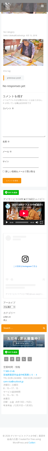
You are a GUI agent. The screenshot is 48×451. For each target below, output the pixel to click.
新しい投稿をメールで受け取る (20, 171)
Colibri (32, 442)
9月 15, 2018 (31, 35)
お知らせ (7, 316)
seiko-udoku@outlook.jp (14, 35)
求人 (5, 320)
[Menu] (42, 6)
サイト (6, 161)
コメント (8, 108)
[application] (24, 213)
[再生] (6, 222)
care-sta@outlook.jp (13, 381)
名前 (6, 141)
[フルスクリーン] (41, 222)
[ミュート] (37, 222)
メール (7, 151)
